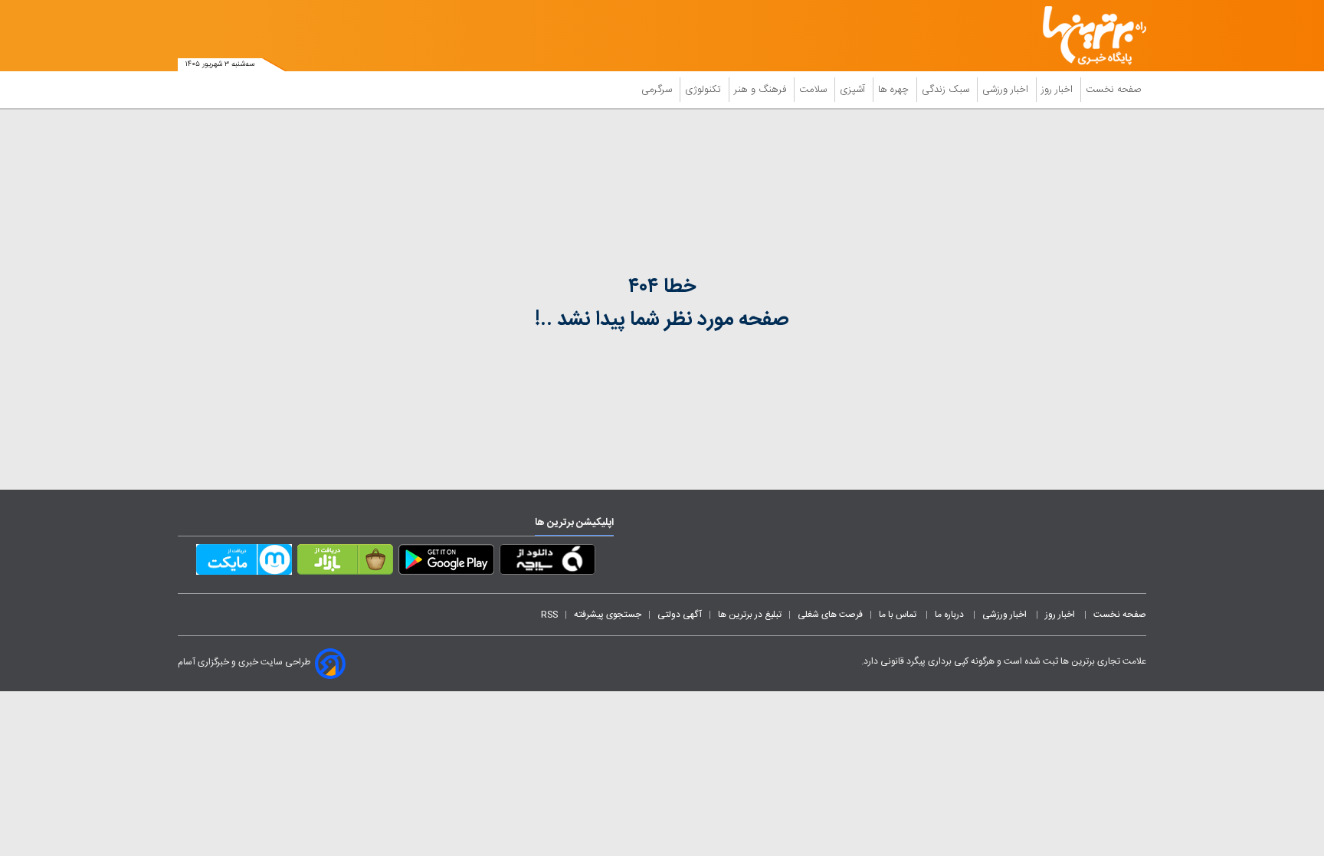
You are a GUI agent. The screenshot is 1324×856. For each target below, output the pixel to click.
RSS (549, 614)
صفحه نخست (1114, 89)
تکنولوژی (704, 89)
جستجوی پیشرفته (607, 614)
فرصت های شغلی (830, 614)
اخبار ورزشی (1006, 89)
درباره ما (950, 614)
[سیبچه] (547, 562)
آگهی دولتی (679, 614)
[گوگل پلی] (446, 562)
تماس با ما (899, 614)
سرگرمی (658, 89)
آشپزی (854, 89)
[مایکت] (244, 562)
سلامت (814, 89)
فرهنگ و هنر (761, 89)
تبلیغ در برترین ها (750, 614)
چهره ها (895, 89)
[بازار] (345, 562)
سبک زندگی (947, 89)
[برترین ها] (1088, 35)
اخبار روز (1058, 89)
